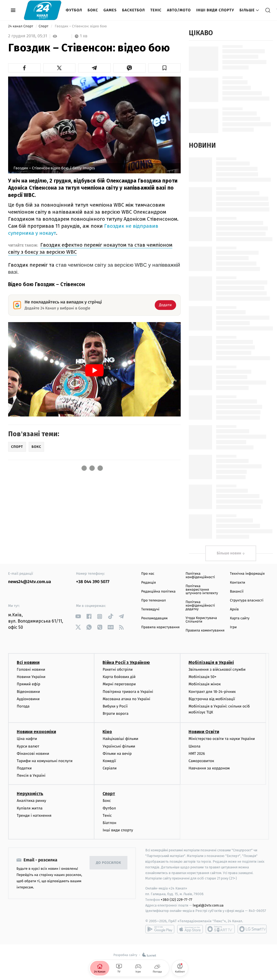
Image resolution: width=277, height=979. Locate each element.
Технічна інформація (247, 574)
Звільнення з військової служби (217, 669)
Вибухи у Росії (115, 706)
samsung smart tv (252, 929)
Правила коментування (205, 630)
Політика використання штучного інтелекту (202, 589)
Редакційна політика (158, 591)
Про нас (147, 574)
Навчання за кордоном (209, 768)
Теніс (155, 10)
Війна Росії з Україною (126, 662)
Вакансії (236, 591)
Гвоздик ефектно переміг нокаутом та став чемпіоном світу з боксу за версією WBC (90, 248)
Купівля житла (29, 808)
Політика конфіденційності (200, 575)
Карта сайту (239, 618)
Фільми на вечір (117, 753)
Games (110, 10)
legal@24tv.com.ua (208, 905)
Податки (24, 768)
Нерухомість (30, 793)
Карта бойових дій (119, 676)
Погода (23, 706)
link (78, 616)
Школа (194, 746)
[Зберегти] (164, 68)
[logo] (42, 10)
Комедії (109, 761)
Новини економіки (36, 731)
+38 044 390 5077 (92, 581)
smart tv (220, 929)
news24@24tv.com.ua (29, 581)
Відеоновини (28, 691)
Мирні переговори (119, 684)
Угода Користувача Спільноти (201, 619)
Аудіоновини (28, 699)
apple (190, 929)
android (159, 929)
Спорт (44, 26)
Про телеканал (153, 600)
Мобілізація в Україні (211, 662)
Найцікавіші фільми (120, 738)
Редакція (148, 582)
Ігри (233, 627)
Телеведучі (150, 609)
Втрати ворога (115, 713)
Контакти (237, 582)
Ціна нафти (27, 738)
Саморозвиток (201, 761)
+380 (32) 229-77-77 (176, 900)
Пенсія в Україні (31, 775)
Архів (234, 609)
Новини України (31, 676)
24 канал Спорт (21, 26)
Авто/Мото (179, 10)
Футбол (74, 10)
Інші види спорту (215, 10)
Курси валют (28, 746)
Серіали (110, 768)
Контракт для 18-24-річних (212, 691)
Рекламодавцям (154, 618)
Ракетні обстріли (118, 669)
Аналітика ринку (31, 800)
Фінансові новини (33, 753)
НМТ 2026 (197, 753)
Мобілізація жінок (205, 684)
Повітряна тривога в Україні (128, 691)
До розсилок (108, 863)
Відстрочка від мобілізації (212, 699)
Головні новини (31, 669)
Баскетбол (133, 10)
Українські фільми (119, 746)
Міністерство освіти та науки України (222, 738)
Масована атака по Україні (126, 699)
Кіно (107, 731)
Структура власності (246, 600)
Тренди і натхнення (34, 815)
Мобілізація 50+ (202, 676)
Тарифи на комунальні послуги (44, 761)
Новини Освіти (204, 731)
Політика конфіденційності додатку (200, 605)
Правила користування (160, 627)
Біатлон (109, 823)
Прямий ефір (28, 684)
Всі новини (28, 662)
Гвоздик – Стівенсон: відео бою (81, 26)
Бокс (93, 10)
